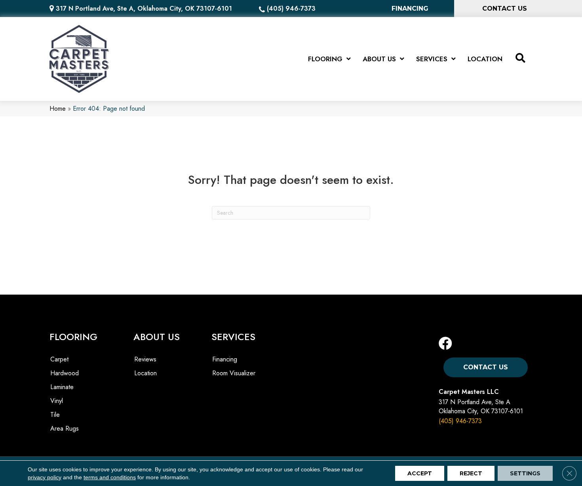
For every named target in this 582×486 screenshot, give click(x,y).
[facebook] (445, 344)
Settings (525, 473)
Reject (471, 473)
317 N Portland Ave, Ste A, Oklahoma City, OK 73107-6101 (144, 8)
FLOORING (73, 337)
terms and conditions (110, 477)
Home (57, 108)
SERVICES (233, 337)
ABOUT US (156, 337)
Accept (419, 473)
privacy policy (44, 477)
